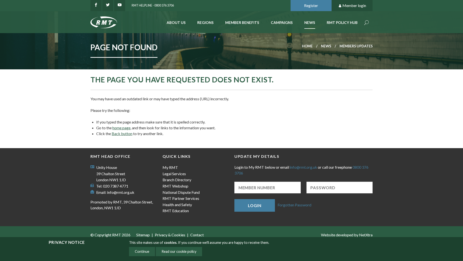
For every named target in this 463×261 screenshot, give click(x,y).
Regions (205, 22)
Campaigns (282, 22)
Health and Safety (177, 204)
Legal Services (174, 173)
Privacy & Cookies (170, 234)
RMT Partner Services (181, 198)
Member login (354, 5)
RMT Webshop (175, 186)
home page (121, 127)
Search (367, 23)
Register (311, 5)
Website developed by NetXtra (347, 234)
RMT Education (176, 210)
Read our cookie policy (179, 251)
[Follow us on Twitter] (107, 5)
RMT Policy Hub (342, 22)
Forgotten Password (294, 205)
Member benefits (242, 22)
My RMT (170, 167)
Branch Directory (177, 179)
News (309, 22)
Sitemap (143, 234)
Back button (122, 133)
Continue (142, 251)
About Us (176, 22)
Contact (197, 234)
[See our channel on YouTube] (119, 5)
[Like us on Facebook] (96, 5)
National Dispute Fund (181, 192)
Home (307, 46)
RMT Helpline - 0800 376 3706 (153, 5)
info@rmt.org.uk (120, 192)
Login (254, 205)
